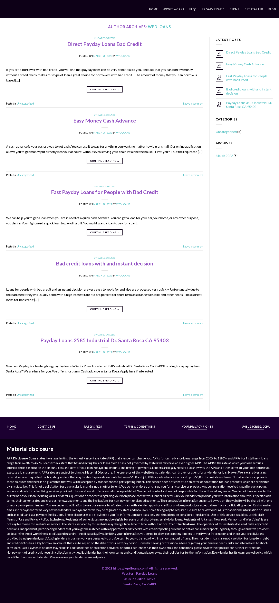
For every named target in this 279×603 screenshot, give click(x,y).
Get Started (253, 9)
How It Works (173, 9)
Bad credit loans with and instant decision (104, 263)
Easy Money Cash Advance (104, 120)
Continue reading (104, 89)
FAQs (192, 9)
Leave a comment (193, 103)
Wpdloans (159, 27)
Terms (234, 9)
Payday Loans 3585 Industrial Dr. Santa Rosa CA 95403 (104, 340)
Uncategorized (104, 38)
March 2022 (224, 155)
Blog (272, 9)
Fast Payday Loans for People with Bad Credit (104, 192)
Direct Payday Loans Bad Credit (104, 44)
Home (153, 9)
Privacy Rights (213, 9)
